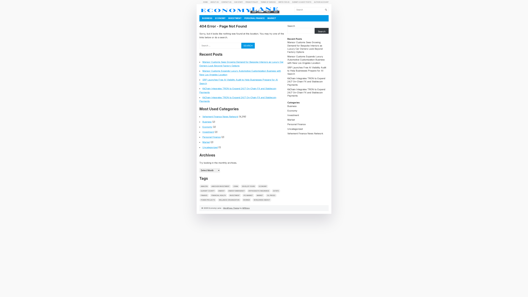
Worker (246, 200)
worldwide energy (262, 200)
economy (263, 186)
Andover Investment (220, 186)
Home (205, 2)
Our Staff (238, 2)
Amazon (204, 186)
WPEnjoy (246, 208)
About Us (215, 2)
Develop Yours (248, 186)
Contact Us (226, 2)
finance (204, 195)
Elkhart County (208, 191)
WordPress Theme (231, 208)
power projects (208, 200)
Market (271, 18)
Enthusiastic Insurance (258, 191)
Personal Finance (254, 18)
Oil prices (271, 195)
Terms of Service (268, 2)
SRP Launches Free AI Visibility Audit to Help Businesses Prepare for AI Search (306, 70)
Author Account (321, 2)
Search (291, 26)
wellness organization (229, 200)
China (235, 186)
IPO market (248, 195)
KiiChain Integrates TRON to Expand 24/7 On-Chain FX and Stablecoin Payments (306, 81)
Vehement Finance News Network (220, 116)
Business (207, 18)
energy (221, 191)
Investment (235, 18)
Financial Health (218, 195)
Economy (220, 18)
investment (235, 195)
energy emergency (236, 191)
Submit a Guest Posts (301, 2)
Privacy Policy (252, 2)
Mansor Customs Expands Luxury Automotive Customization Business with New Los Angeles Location (306, 59)
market (260, 195)
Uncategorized (210, 147)
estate (276, 191)
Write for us (283, 2)
